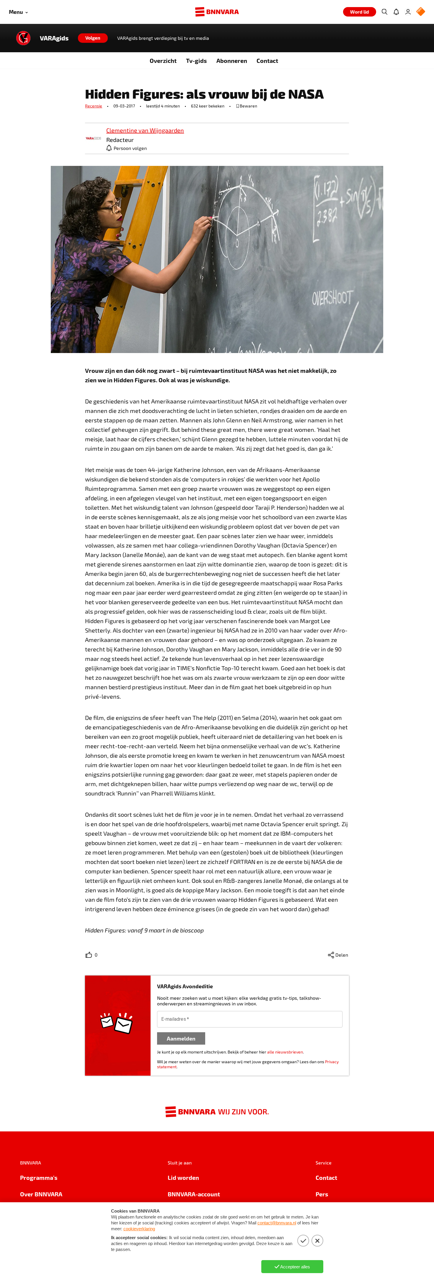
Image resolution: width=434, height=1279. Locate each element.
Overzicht (163, 60)
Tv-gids (196, 60)
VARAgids (54, 38)
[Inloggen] (408, 11)
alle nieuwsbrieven (285, 1051)
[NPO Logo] (420, 12)
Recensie (93, 105)
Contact (267, 60)
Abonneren (231, 60)
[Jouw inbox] (396, 12)
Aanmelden (181, 1038)
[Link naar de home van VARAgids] (23, 38)
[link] (93, 138)
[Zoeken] (384, 11)
